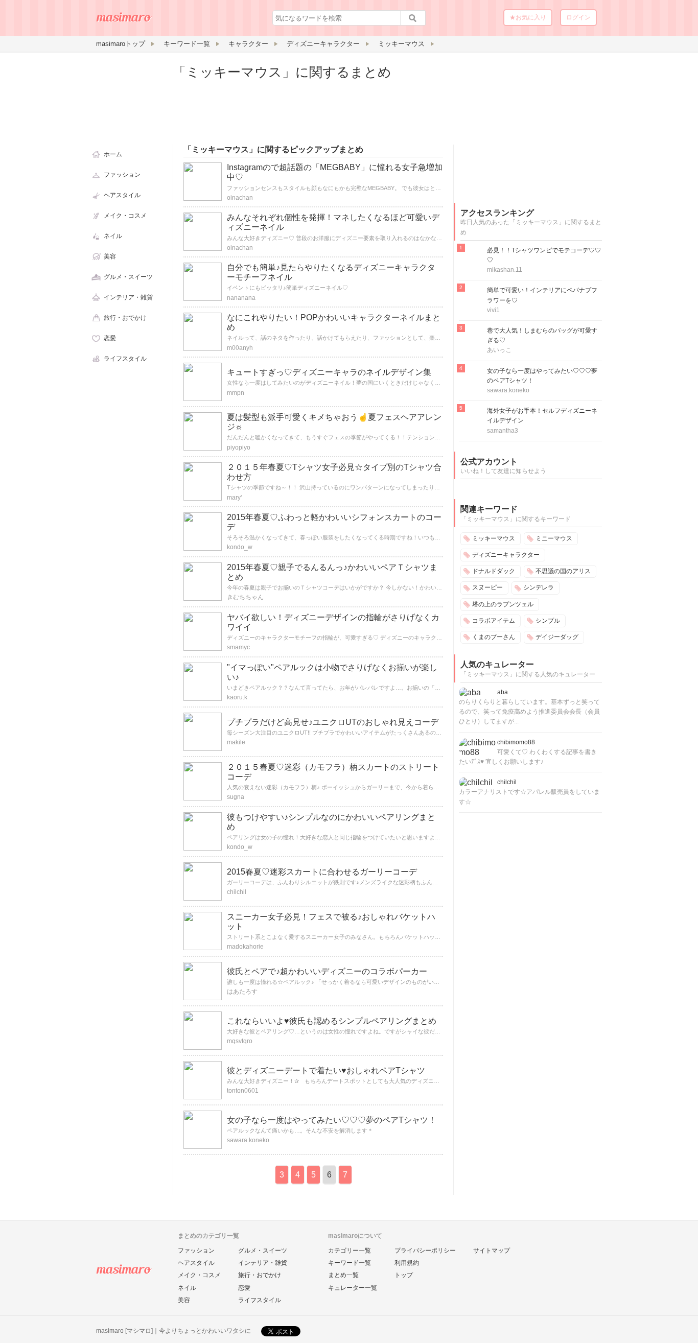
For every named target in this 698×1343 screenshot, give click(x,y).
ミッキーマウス (493, 538)
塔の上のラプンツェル (502, 604)
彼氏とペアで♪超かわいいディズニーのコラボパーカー (327, 971)
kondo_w (239, 547)
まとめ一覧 (343, 1275)
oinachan (240, 197)
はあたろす (242, 991)
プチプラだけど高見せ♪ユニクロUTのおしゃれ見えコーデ (332, 722)
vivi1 (493, 310)
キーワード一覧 (349, 1262)
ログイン (578, 17)
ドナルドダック (493, 571)
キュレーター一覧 (352, 1287)
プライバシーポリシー (425, 1250)
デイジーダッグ (557, 637)
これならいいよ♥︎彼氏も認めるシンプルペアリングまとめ (331, 1021)
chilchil (236, 892)
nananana (241, 297)
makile (236, 742)
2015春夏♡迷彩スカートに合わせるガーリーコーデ (322, 871)
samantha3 (502, 430)
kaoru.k (237, 697)
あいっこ (499, 350)
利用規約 (406, 1262)
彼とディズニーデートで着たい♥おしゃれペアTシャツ (326, 1070)
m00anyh (240, 347)
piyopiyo (238, 447)
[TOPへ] (124, 21)
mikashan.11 (504, 269)
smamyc (238, 647)
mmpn (235, 392)
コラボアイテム (493, 620)
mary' (234, 497)
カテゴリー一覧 (349, 1250)
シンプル (548, 620)
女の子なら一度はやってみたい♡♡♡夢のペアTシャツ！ (331, 1120)
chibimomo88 (516, 742)
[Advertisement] (530, 127)
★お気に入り (527, 17)
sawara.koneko (248, 1140)
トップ (403, 1275)
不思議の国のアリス (563, 571)
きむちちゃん (245, 597)
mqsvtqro (239, 1041)
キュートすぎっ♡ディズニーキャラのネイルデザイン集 (329, 372)
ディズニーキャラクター (506, 554)
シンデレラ (538, 587)
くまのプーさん (493, 637)
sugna (235, 796)
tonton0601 (243, 1090)
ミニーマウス (554, 538)
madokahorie (245, 946)
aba (502, 692)
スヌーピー (487, 587)
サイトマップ (491, 1250)
